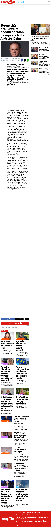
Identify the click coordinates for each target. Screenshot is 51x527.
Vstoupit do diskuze (13, 323)
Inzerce (38, 512)
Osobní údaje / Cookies (21, 514)
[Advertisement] (23, 98)
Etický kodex (18, 512)
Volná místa (30, 514)
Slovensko (8, 327)
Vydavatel (34, 512)
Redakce (24, 512)
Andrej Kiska (14, 327)
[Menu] (49, 2)
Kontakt (29, 512)
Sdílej (6, 319)
